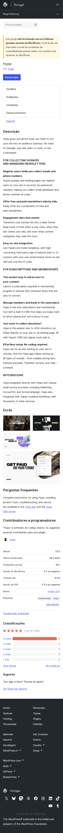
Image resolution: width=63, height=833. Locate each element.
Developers (9, 745)
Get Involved (40, 734)
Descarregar (12, 77)
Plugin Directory (11, 14)
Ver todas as (53, 665)
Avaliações (12, 97)
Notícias (7, 713)
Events (37, 739)
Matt (7, 766)
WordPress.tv (12, 750)
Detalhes (11, 89)
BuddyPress (11, 777)
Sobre (6, 707)
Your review (9, 665)
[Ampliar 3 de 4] (26, 437)
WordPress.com (13, 760)
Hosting (7, 718)
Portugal (15, 790)
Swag (37, 750)
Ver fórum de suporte (15, 688)
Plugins (37, 718)
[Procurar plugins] (35, 25)
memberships (44, 598)
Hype (11, 68)
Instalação (12, 105)
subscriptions (52, 605)
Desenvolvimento (16, 112)
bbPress (9, 771)
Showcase (39, 707)
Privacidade (9, 724)
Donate (38, 745)
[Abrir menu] (58, 4)
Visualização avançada (16, 613)
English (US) (54, 591)
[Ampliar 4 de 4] (55, 455)
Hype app (30, 506)
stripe (56, 598)
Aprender (8, 734)
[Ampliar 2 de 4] (55, 419)
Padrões (38, 724)
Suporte (10, 121)
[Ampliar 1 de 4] (26, 419)
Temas (37, 713)
